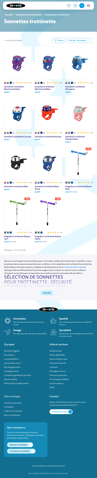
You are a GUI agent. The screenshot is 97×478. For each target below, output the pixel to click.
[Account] (75, 5)
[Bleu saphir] (11, 83)
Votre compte (12, 396)
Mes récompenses (12, 415)
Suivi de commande (12, 403)
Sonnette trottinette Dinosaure (75, 88)
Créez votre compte (13, 411)
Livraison (54, 367)
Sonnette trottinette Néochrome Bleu (44, 88)
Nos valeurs (9, 355)
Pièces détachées (57, 355)
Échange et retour (58, 371)
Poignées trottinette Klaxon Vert (17, 237)
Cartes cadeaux (57, 383)
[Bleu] (72, 182)
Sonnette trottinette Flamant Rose (75, 137)
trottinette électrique (73, 267)
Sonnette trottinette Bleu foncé (47, 187)
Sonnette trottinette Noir (16, 186)
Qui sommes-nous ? (12, 363)
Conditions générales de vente (17, 375)
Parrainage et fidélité (59, 379)
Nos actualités (10, 379)
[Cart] (81, 5)
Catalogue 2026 (11, 371)
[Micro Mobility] (16, 5)
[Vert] (69, 182)
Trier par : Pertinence (80, 40)
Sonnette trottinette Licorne (17, 136)
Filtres (58, 40)
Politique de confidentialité (16, 383)
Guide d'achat (56, 351)
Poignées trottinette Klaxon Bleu (78, 187)
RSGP (52, 387)
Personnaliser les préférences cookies (48, 465)
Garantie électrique (58, 359)
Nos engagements (12, 367)
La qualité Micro (11, 359)
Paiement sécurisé (58, 363)
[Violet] (66, 182)
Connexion (9, 407)
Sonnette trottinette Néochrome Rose (14, 88)
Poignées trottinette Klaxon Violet (48, 237)
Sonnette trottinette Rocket (48, 136)
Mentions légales (11, 351)
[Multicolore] (5, 83)
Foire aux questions (58, 375)
